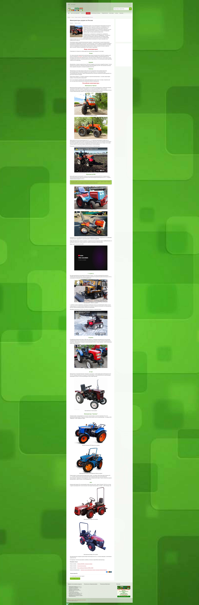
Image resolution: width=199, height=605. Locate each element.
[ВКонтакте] (106, 572)
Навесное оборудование (74, 569)
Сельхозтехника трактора (81, 565)
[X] (109, 572)
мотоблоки (80, 56)
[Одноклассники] (108, 572)
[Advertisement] (122, 30)
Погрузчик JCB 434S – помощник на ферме (84, 563)
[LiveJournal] (111, 572)
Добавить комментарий (75, 578)
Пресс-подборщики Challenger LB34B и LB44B (85, 567)
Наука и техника (73, 563)
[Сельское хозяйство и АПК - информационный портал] (75, 9)
